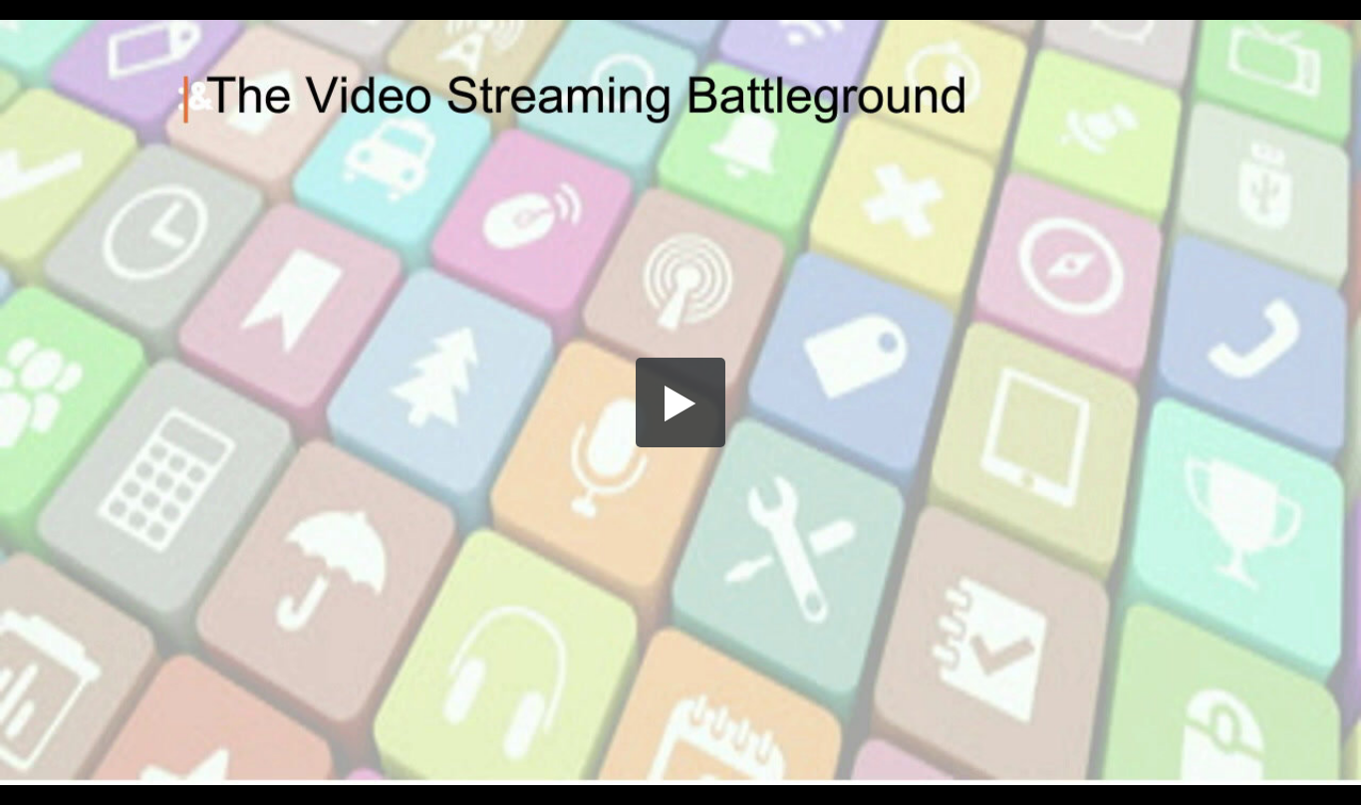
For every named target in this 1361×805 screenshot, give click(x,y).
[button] (680, 402)
